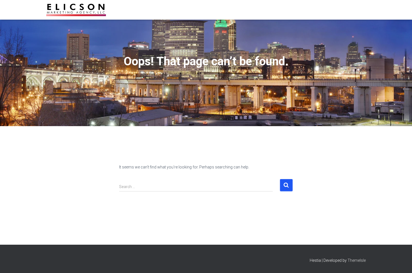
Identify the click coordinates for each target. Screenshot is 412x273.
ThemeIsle (357, 260)
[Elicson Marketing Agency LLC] (76, 10)
